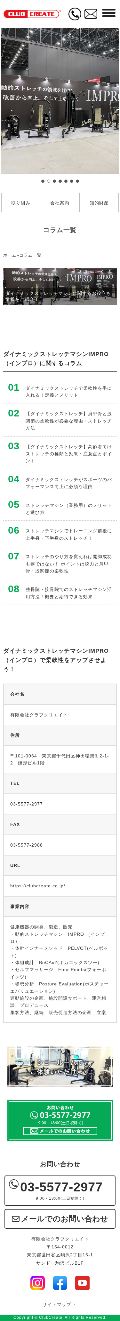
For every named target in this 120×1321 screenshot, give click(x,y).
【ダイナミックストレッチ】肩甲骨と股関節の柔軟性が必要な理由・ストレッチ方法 (69, 420)
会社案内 (59, 202)
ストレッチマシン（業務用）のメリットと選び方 (69, 509)
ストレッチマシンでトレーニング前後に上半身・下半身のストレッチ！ (69, 534)
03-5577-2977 (26, 803)
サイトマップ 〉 (60, 1304)
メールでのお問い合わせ (64, 1218)
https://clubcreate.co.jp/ (37, 885)
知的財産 (99, 202)
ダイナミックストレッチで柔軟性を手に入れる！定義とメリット (69, 392)
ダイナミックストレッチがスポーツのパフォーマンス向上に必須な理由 (69, 483)
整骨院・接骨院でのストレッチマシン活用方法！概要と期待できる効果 (69, 593)
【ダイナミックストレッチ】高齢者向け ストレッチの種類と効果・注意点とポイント (69, 454)
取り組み (20, 202)
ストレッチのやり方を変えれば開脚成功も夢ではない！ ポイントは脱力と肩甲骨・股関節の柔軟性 (69, 563)
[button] (42, 181)
